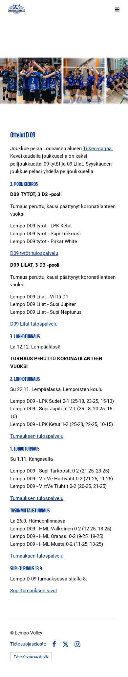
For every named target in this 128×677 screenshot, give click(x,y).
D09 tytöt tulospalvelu (34, 253)
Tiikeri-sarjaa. (98, 148)
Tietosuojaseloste (28, 644)
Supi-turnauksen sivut (33, 591)
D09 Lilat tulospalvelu (34, 324)
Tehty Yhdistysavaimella (31, 656)
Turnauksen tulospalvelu (36, 436)
